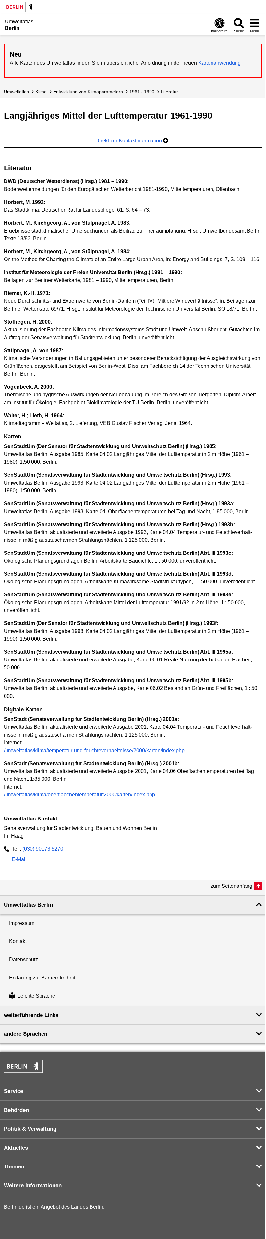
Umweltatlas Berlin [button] (28, 905)
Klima (41, 91)
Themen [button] (14, 1167)
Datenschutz (23, 959)
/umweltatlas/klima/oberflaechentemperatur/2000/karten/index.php (79, 794)
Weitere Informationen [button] (33, 1185)
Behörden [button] (16, 1110)
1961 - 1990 (141, 91)
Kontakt (18, 941)
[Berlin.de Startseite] (20, 7)
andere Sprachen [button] (25, 1034)
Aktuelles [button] (16, 1148)
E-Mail (19, 860)
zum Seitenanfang (231, 886)
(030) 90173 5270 (42, 849)
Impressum (21, 923)
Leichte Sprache (36, 996)
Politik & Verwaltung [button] (30, 1129)
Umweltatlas (16, 91)
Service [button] (13, 1091)
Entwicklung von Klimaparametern (88, 91)
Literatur (169, 91)
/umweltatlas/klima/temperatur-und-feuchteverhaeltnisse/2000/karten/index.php (94, 750)
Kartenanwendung (219, 63)
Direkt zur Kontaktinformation (129, 140)
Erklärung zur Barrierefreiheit (42, 977)
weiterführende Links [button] (31, 1015)
